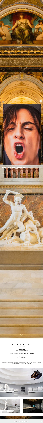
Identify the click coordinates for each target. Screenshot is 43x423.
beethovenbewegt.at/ (21, 357)
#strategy (23, 363)
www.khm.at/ (21, 356)
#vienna (37, 362)
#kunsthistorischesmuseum (7, 362)
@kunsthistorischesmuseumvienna (18, 362)
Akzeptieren (21, 421)
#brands (16, 363)
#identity (19, 363)
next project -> (4, 173)
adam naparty (21, 2)
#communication (28, 363)
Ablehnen (26, 421)
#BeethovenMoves (33, 362)
